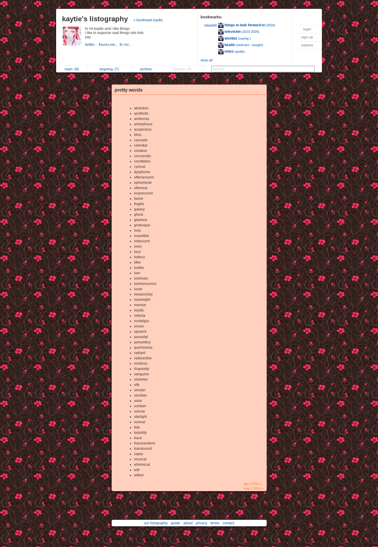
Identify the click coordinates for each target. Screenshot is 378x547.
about (188, 523)
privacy (201, 523)
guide (175, 523)
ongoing (109, 69)
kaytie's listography (95, 19)
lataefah (210, 25)
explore (307, 45)
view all (207, 60)
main (72, 69)
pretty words (129, 89)
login (307, 29)
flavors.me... (109, 45)
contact (228, 523)
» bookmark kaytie (148, 20)
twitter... (92, 45)
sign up (307, 37)
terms (215, 523)
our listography (156, 523)
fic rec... (126, 45)
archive (147, 69)
